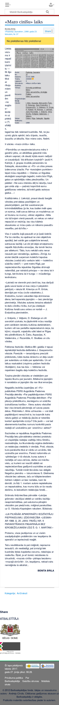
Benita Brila (10, 29)
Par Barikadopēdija (17, 679)
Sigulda (46, 118)
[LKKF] (10, 647)
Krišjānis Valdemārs (39, 114)
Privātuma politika (14, 677)
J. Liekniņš (48, 110)
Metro (28, 90)
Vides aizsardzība (32, 96)
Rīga (33, 118)
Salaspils (39, 118)
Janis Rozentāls (32, 112)
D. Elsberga (30, 105)
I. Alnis (28, 103)
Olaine (28, 118)
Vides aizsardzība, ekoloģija (36, 92)
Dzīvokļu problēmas (33, 88)
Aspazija (34, 103)
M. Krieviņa (38, 110)
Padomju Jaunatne (33, 72)
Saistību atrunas (30, 681)
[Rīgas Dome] (10, 631)
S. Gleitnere (41, 107)
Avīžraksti (22, 593)
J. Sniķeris (43, 112)
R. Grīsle (50, 107)
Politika (28, 94)
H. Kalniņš (30, 110)
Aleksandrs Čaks (45, 103)
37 (27, 74)
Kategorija (10, 593)
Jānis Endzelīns (42, 105)
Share (47, 31)
